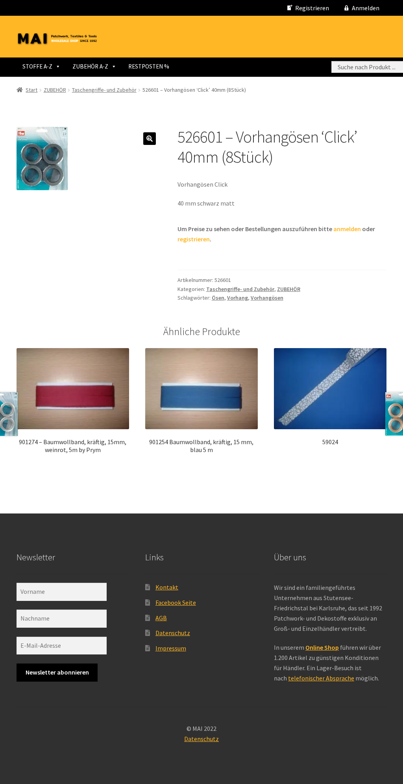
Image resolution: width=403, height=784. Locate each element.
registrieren (193, 239)
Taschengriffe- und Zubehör (104, 89)
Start (31, 89)
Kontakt (166, 587)
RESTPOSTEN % (148, 66)
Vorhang (237, 297)
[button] (149, 138)
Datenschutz (172, 633)
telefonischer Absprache (321, 678)
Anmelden (365, 8)
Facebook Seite (175, 602)
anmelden (347, 229)
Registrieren (312, 8)
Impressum (170, 648)
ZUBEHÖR (55, 89)
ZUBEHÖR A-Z (90, 66)
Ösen (218, 297)
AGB (161, 618)
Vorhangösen (267, 297)
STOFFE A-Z (37, 66)
